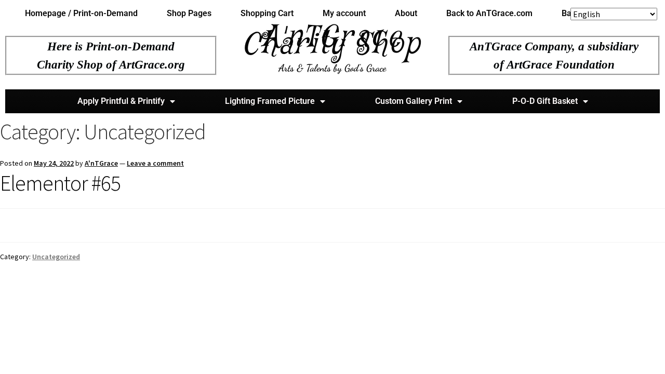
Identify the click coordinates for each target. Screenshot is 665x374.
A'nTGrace (101, 163)
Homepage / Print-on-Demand (81, 13)
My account (344, 13)
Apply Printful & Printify (121, 101)
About (406, 13)
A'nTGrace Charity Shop (332, 41)
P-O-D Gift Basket (545, 101)
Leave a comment (155, 163)
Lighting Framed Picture (270, 101)
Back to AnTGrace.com (489, 13)
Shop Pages (189, 13)
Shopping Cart (267, 13)
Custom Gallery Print (413, 101)
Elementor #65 (60, 182)
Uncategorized (56, 256)
